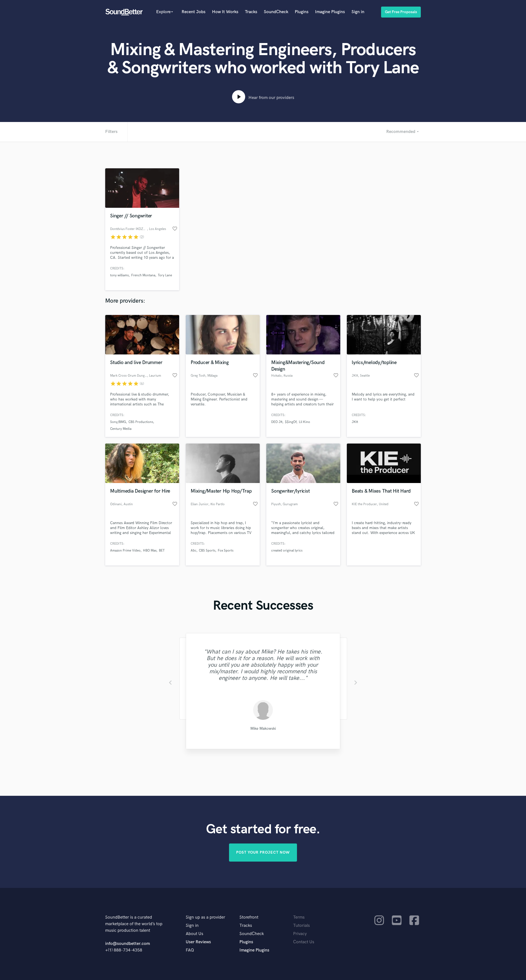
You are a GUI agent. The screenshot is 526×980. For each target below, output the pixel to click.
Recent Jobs (193, 12)
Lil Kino (304, 422)
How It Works (225, 12)
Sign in (357, 12)
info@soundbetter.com (127, 943)
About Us (194, 933)
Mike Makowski (263, 728)
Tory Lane (165, 275)
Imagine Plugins (330, 12)
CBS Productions (140, 422)
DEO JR (276, 422)
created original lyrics (286, 551)
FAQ (190, 950)
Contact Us (303, 942)
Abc (193, 551)
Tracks (251, 12)
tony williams (119, 275)
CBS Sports (207, 551)
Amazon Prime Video (125, 551)
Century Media (121, 429)
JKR (355, 422)
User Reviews (198, 942)
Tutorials (301, 925)
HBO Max (149, 551)
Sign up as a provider (205, 917)
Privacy (300, 933)
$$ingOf (290, 422)
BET (162, 551)
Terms (299, 917)
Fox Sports (225, 551)
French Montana (143, 275)
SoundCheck (276, 12)
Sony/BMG (118, 422)
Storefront (248, 917)
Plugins (301, 12)
